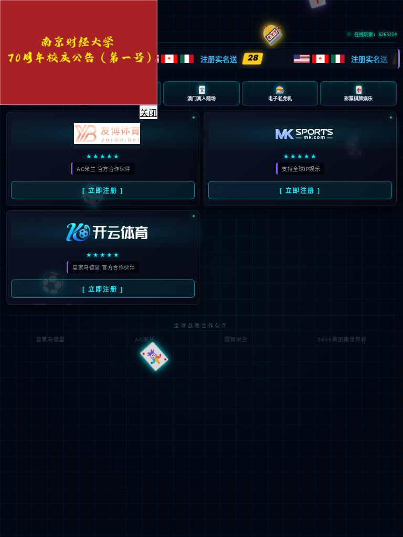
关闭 (148, 113)
